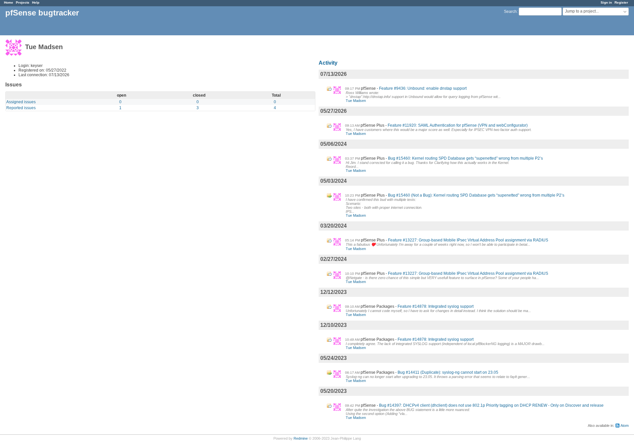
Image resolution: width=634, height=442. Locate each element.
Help (35, 2)
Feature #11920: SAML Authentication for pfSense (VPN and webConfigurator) (458, 125)
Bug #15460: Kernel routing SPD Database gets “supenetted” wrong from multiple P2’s (465, 158)
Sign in (606, 2)
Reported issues (21, 108)
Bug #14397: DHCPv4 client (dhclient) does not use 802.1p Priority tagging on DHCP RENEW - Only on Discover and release (491, 405)
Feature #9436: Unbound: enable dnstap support (423, 88)
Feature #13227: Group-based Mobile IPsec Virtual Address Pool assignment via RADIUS (468, 240)
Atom (624, 425)
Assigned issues (21, 102)
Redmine (301, 438)
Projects (22, 2)
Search (510, 11)
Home (8, 2)
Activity (328, 63)
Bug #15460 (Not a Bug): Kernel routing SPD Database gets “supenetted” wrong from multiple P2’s (476, 195)
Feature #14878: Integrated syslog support (436, 306)
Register (621, 2)
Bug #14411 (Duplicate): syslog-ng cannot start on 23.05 (448, 372)
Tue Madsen (356, 101)
